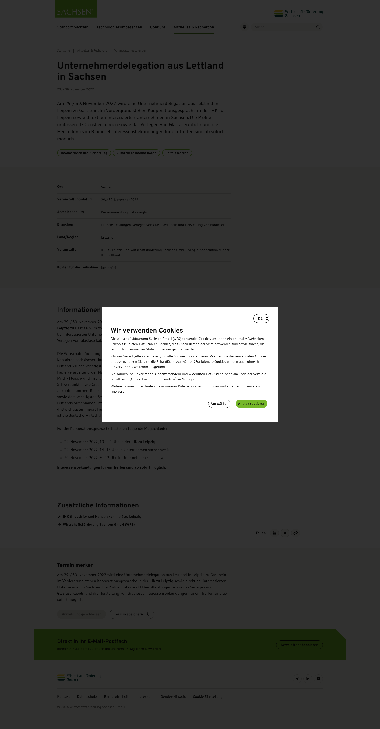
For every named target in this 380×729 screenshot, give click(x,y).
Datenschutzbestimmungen (198, 386)
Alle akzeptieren (251, 403)
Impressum (119, 392)
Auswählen (219, 403)
